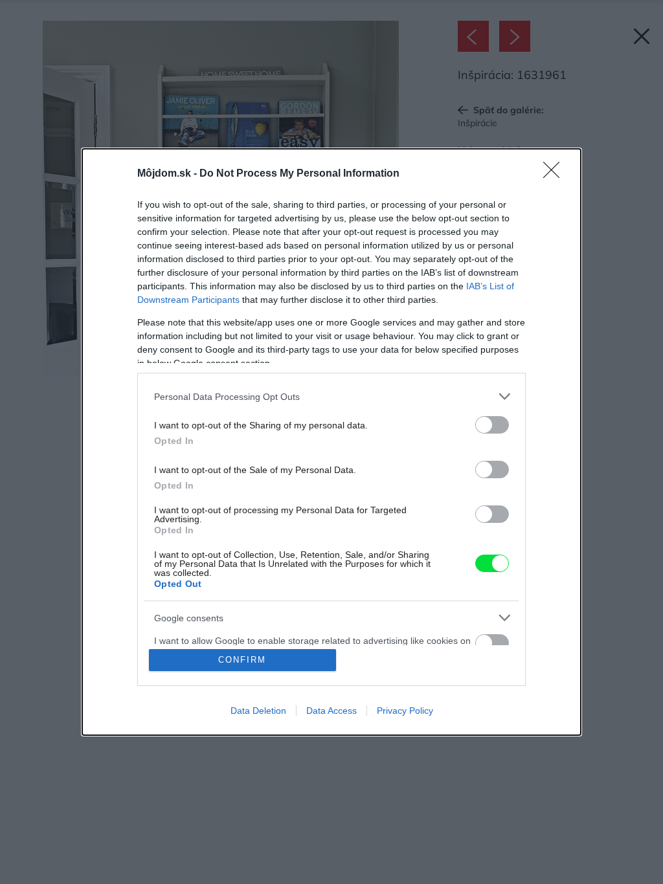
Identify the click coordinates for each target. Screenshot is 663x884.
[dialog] (331, 442)
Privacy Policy (405, 710)
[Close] (555, 174)
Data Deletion (258, 710)
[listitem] (331, 396)
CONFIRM (242, 660)
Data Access (331, 710)
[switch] (492, 425)
